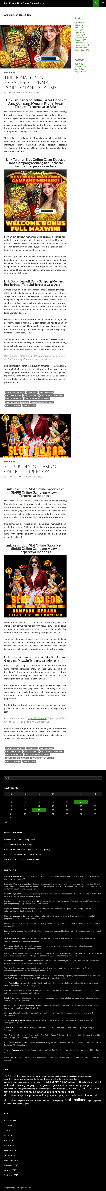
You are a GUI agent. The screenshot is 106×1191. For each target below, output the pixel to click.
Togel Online (80, 71)
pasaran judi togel (25, 1085)
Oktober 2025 (81, 47)
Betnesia (7, 923)
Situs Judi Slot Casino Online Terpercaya (30, 469)
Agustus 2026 (81, 22)
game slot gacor (45, 1079)
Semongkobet (14, 1057)
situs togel (51, 1085)
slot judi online (91, 1088)
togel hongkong (94, 1100)
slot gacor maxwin (67, 1088)
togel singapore (22, 1103)
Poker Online (80, 66)
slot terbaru (44, 1100)
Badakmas (17, 908)
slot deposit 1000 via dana (52, 395)
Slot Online (9, 73)
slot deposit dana (14, 399)
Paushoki (17, 884)
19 (39, 810)
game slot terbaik (43, 1082)
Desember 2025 (81, 42)
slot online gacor (13, 1091)
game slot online (56, 1079)
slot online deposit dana (42, 402)
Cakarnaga (8, 946)
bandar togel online (52, 1076)
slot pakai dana (13, 405)
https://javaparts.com (17, 894)
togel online (9, 1103)
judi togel (72, 1082)
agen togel (26, 1076)
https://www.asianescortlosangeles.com (29, 1005)
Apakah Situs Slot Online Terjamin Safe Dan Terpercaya (27, 849)
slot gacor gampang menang (30, 1088)
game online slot (33, 1079)
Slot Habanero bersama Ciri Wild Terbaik (21, 859)
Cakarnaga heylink (17, 1020)
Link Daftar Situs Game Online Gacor (24, 3)
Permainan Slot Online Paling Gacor (19, 839)
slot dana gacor (13, 395)
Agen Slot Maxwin (37, 718)
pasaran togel (39, 1085)
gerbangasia (14, 990)
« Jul (7, 822)
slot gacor (87, 1085)
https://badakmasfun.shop (23, 975)
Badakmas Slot (21, 1042)
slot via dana (29, 405)
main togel (96, 1082)
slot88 (59, 1085)
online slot (10, 1085)
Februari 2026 (81, 37)
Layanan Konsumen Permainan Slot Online (22, 854)
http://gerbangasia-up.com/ (20, 968)
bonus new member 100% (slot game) (76, 1076)
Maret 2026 (80, 35)
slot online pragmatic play (19, 1095)
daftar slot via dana (15, 392)
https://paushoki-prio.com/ (36, 901)
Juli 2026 (79, 25)
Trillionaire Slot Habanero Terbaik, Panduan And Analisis (30, 82)
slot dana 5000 (46, 392)
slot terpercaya (57, 1100)
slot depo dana (31, 395)
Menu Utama (102, 3)
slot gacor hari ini (51, 1088)
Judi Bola (79, 64)
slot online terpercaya (17, 1100)
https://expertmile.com (18, 876)
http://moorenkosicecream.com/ (22, 960)
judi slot (30, 375)
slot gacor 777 (10, 1088)
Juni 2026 (79, 27)
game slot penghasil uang (70, 1079)
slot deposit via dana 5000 (17, 402)
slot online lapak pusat (61, 1091)
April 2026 (79, 32)
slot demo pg (77, 1085)
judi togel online (83, 1082)
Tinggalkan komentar (29, 93)
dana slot (32, 392)
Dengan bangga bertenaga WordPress (17, 1188)
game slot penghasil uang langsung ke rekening (19, 1082)
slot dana (66, 1085)
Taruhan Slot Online (18, 111)
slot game (79, 1089)
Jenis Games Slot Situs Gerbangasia (19, 844)
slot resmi (34, 1100)
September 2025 (82, 50)
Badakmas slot (10, 931)
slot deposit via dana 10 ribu (37, 399)
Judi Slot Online (36, 355)
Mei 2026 (79, 30)
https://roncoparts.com (14, 938)
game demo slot (22, 1079)
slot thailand (75, 1099)
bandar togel (37, 1076)
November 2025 (82, 45)
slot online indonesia (36, 1091)
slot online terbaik (87, 1095)
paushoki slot (18, 916)
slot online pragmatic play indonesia (55, 1095)
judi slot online (58, 1081)
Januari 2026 (80, 40)
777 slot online (12, 1076)
